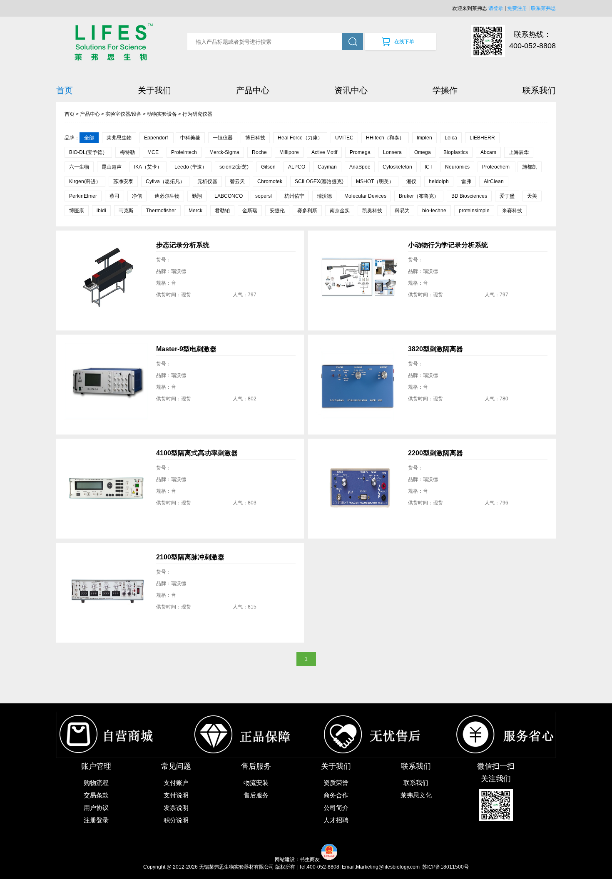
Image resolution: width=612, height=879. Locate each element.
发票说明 (176, 807)
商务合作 (335, 795)
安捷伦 (277, 211)
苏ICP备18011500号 (445, 867)
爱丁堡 (507, 196)
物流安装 (256, 782)
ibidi (101, 211)
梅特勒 (127, 152)
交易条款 (96, 795)
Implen (424, 138)
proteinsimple (474, 211)
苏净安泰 (123, 181)
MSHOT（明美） (375, 181)
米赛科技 (512, 211)
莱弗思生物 (119, 138)
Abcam (488, 152)
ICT (429, 167)
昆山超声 (112, 167)
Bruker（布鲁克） (419, 196)
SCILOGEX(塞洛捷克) (319, 181)
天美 (532, 196)
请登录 (495, 8)
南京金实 (340, 211)
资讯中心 (351, 90)
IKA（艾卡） (148, 167)
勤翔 (197, 196)
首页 (64, 90)
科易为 (402, 211)
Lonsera (392, 152)
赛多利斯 (307, 211)
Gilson (268, 167)
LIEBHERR (482, 138)
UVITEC (344, 138)
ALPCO (296, 167)
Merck (195, 211)
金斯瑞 (249, 211)
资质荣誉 (335, 782)
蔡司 (114, 196)
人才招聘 (335, 820)
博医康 (76, 211)
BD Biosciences (469, 196)
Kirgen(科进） (85, 181)
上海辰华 (519, 152)
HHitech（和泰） (385, 138)
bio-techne (434, 211)
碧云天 (237, 181)
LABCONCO (229, 196)
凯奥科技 (372, 211)
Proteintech (184, 152)
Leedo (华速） (190, 167)
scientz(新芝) (234, 167)
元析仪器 (207, 181)
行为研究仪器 (197, 114)
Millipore (289, 152)
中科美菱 (190, 138)
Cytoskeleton (397, 167)
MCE (153, 152)
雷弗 (466, 181)
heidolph (439, 181)
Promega (360, 152)
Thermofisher (161, 211)
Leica (451, 138)
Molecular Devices (365, 196)
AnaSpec (359, 167)
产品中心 (252, 90)
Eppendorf (156, 138)
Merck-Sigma (224, 152)
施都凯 (529, 167)
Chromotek (269, 181)
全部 (89, 138)
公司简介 (335, 807)
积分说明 (176, 820)
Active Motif (324, 152)
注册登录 (96, 820)
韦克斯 (126, 211)
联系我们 (539, 90)
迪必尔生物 (166, 196)
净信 (137, 196)
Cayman (327, 167)
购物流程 (96, 782)
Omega (422, 152)
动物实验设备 (162, 114)
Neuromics (457, 167)
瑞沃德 (324, 196)
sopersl (263, 196)
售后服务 (256, 795)
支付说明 (176, 795)
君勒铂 (222, 211)
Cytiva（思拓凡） (165, 181)
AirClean (494, 181)
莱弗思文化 (416, 795)
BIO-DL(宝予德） (88, 152)
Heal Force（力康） (300, 138)
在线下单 (404, 42)
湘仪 (411, 181)
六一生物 (79, 167)
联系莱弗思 (543, 8)
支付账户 (176, 782)
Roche (259, 152)
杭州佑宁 (294, 196)
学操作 (445, 90)
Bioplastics (455, 152)
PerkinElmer (83, 196)
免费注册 (517, 8)
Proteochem (496, 167)
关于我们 (154, 90)
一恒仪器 (223, 138)
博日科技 (255, 138)
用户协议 (96, 807)
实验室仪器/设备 (123, 114)
